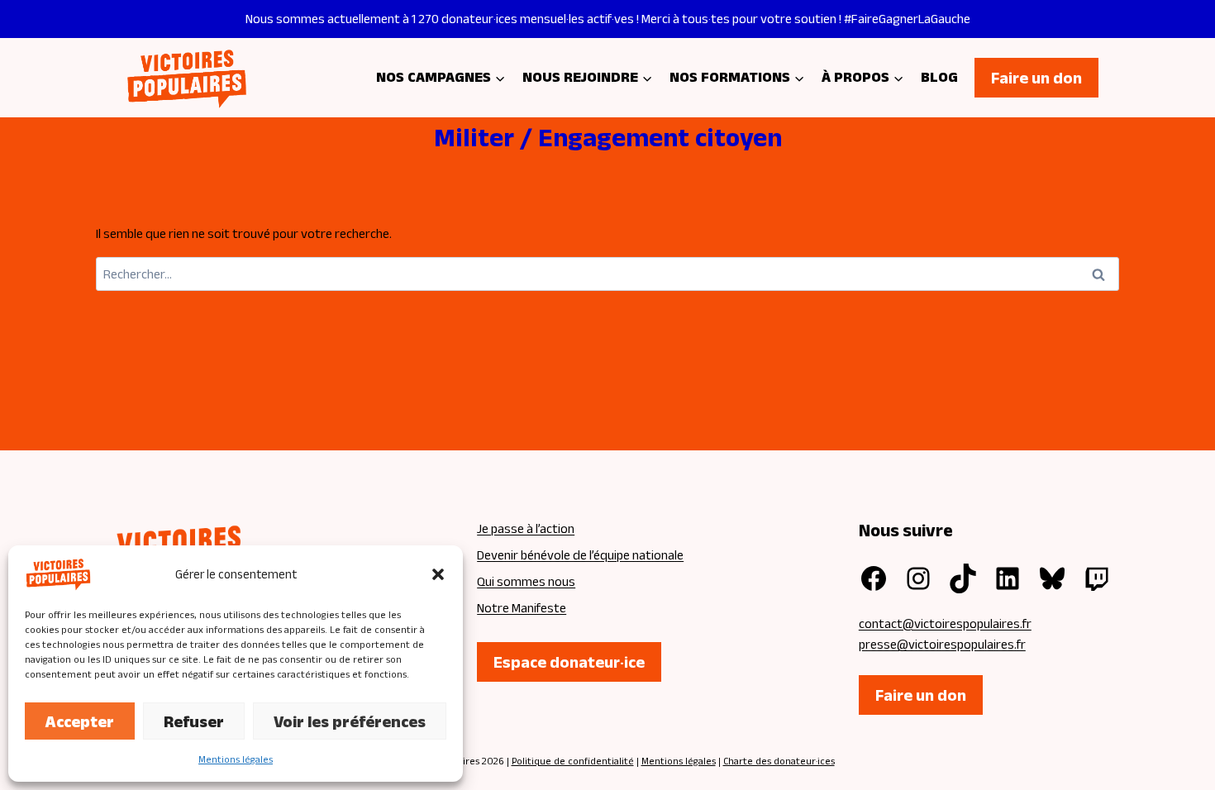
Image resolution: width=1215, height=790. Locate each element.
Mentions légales (235, 759)
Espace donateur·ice (569, 662)
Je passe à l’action (525, 528)
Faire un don (1036, 78)
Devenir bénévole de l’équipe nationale (580, 555)
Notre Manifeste (521, 608)
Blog (939, 77)
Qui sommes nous (526, 581)
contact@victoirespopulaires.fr (945, 623)
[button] (438, 574)
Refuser (194, 721)
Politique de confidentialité (573, 760)
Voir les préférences (350, 721)
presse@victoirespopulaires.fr (942, 644)
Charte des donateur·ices (779, 760)
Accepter (79, 721)
